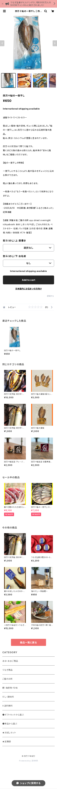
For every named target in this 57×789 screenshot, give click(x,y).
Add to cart (28, 279)
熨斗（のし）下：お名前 (14, 256)
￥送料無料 (7, 705)
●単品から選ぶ (9, 723)
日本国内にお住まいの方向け (28, 288)
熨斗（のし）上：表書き (14, 240)
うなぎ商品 (7, 670)
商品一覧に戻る (28, 642)
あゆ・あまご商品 (10, 661)
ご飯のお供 (7, 679)
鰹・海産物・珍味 (10, 688)
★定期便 (6, 741)
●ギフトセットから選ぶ (13, 714)
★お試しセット (9, 732)
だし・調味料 (8, 696)
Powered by (25, 761)
